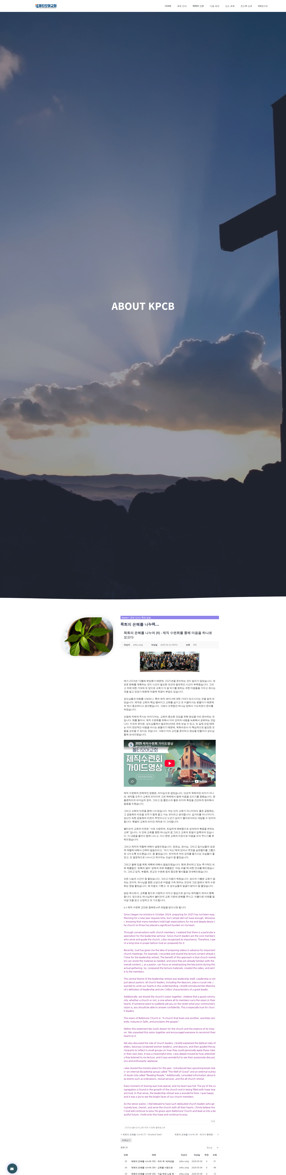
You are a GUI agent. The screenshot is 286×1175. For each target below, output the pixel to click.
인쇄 (213, 1121)
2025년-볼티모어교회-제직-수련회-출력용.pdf (145, 1128)
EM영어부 (263, 5)
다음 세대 (214, 5)
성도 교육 (230, 5)
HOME (168, 5)
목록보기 (126, 1140)
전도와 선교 (246, 5)
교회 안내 (182, 5)
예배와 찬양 (198, 5)
